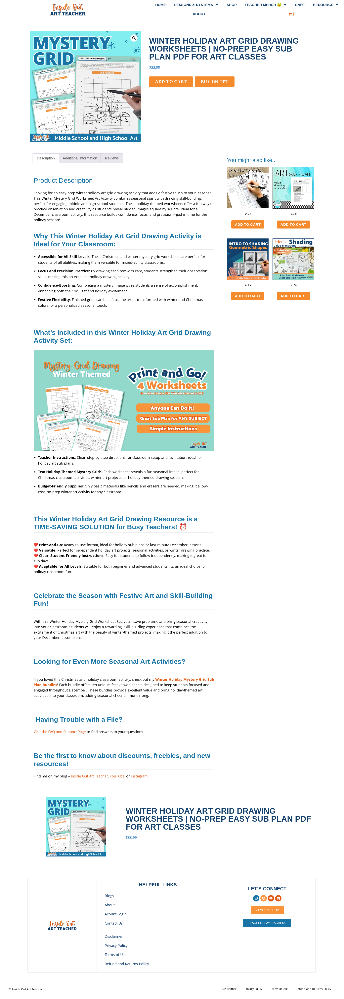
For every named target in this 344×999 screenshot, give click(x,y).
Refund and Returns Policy (127, 963)
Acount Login (116, 914)
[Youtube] (271, 898)
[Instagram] (256, 898)
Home (160, 5)
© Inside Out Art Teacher (25, 989)
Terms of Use (116, 954)
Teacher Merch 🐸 (263, 5)
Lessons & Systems (193, 5)
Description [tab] (46, 158)
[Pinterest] (263, 898)
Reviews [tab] (112, 158)
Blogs (109, 895)
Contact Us (114, 923)
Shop (232, 5)
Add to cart (171, 81)
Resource (323, 5)
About (199, 14)
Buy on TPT (215, 81)
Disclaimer (114, 936)
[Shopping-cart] (278, 898)
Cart (300, 5)
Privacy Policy (116, 945)
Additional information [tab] (80, 158)
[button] (134, 38)
